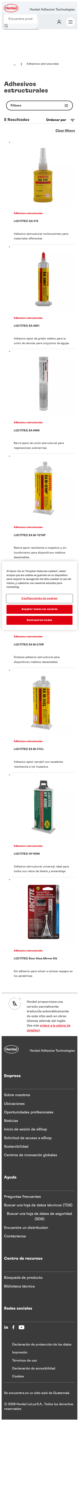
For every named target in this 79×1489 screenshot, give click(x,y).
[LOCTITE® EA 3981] (43, 297)
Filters (16, 105)
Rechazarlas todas (39, 620)
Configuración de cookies (39, 598)
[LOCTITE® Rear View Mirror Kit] (43, 929)
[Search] (7, 26)
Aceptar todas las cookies (39, 609)
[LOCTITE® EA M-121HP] (43, 508)
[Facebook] (13, 1327)
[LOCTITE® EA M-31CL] (43, 720)
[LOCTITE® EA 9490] (43, 401)
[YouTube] (21, 1327)
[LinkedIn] (6, 1327)
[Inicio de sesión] (59, 22)
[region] (39, 595)
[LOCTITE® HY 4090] (43, 825)
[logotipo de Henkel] (11, 8)
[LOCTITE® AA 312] (43, 192)
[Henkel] (11, 1049)
